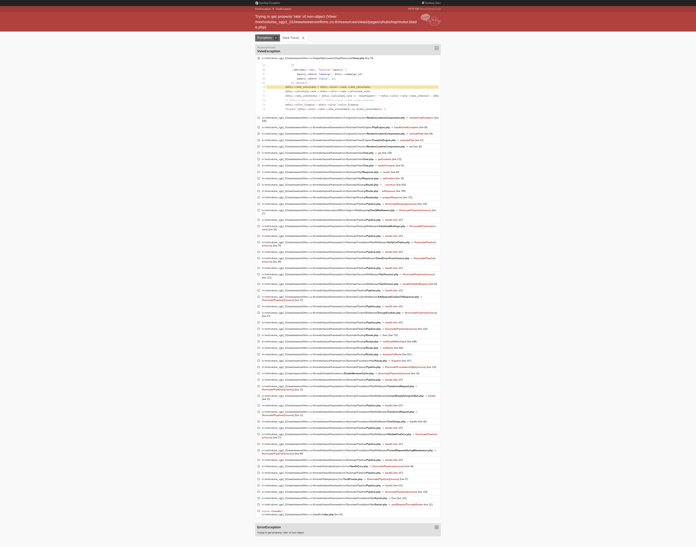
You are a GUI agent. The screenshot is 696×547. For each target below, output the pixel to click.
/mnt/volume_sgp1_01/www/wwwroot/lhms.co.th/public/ (299, 514)
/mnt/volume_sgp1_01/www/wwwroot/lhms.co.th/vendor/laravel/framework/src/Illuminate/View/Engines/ (327, 127)
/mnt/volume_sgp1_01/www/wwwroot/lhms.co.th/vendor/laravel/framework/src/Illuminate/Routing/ (321, 184)
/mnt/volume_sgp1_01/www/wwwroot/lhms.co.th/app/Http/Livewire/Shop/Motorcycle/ (314, 58)
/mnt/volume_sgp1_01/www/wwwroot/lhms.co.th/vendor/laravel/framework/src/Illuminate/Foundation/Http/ (325, 360)
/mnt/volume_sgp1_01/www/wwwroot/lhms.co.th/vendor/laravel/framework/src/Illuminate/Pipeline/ (322, 204)
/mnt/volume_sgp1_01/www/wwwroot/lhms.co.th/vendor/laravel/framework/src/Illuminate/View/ (319, 153)
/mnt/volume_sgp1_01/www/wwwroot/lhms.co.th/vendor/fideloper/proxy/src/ (313, 479)
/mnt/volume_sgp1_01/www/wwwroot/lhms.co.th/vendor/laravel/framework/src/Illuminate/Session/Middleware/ (331, 274)
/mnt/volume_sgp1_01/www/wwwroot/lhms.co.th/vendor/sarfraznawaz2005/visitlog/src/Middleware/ (329, 210)
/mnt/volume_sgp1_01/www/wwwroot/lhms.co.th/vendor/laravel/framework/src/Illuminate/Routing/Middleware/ (334, 226)
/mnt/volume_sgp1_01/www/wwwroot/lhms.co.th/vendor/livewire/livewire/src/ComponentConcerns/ (334, 117)
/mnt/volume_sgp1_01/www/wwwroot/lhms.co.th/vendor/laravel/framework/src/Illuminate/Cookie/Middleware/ (341, 296)
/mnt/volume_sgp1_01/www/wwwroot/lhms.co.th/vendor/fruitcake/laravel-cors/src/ (316, 466)
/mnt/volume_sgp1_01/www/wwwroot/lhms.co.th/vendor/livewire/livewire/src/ (319, 373)
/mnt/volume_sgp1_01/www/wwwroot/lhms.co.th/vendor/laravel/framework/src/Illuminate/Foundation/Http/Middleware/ (337, 242)
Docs (433, 3)
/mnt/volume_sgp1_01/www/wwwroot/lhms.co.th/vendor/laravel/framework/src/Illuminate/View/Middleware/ (336, 258)
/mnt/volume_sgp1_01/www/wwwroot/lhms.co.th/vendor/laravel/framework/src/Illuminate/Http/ (321, 172)
